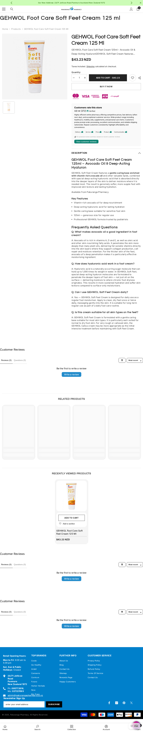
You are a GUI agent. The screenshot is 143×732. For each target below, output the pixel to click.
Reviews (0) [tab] (6, 360)
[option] (71, 2)
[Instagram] (116, 702)
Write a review (71, 374)
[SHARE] (138, 78)
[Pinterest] (124, 702)
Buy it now (106, 86)
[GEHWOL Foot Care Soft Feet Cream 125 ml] (71, 496)
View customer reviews (86, 141)
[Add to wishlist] (132, 77)
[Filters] (122, 360)
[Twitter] (131, 702)
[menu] (3, 9)
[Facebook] (109, 702)
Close (141, 3)
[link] (18, 450)
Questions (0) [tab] (20, 360)
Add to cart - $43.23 (108, 78)
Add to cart (71, 518)
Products (16, 29)
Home (5, 29)
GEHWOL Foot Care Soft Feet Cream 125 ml (69, 532)
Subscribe (54, 704)
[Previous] (11, 2)
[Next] (131, 2)
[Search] (11, 9)
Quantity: (76, 72)
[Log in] (131, 9)
